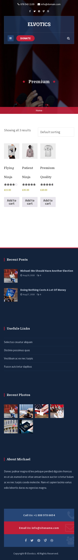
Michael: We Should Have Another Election (46, 270)
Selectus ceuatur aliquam (18, 342)
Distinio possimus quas (17, 350)
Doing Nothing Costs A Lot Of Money (43, 290)
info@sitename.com (45, 528)
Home (39, 110)
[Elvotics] (39, 24)
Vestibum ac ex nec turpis (18, 358)
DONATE (25, 38)
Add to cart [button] (11, 202)
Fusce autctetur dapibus (18, 366)
